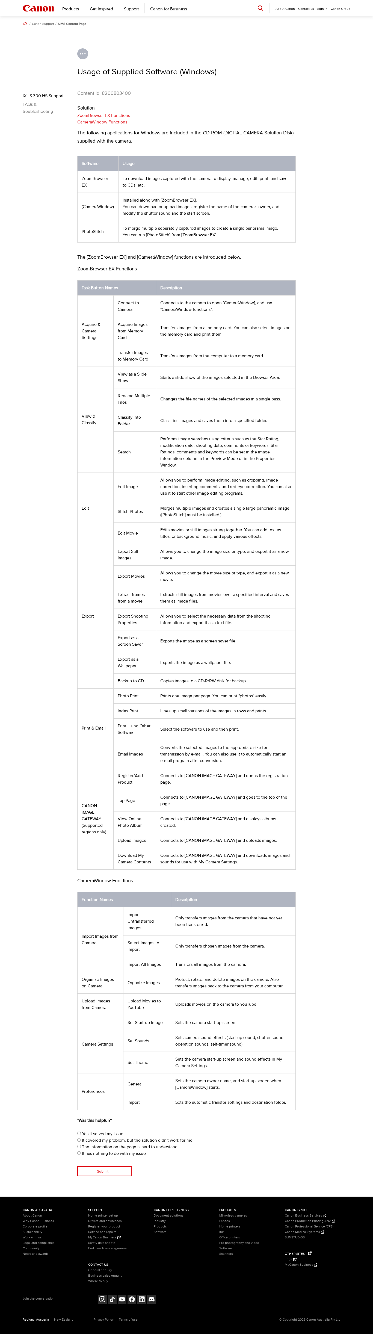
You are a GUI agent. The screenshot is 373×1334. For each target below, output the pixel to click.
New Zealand (63, 1320)
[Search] (260, 8)
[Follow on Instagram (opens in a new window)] (102, 1300)
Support (131, 9)
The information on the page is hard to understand (129, 1147)
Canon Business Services (304, 1216)
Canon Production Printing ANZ (308, 1221)
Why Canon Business (38, 1221)
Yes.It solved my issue (102, 1134)
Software (160, 1232)
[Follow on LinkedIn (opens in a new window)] (141, 1300)
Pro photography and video (239, 1243)
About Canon (32, 1216)
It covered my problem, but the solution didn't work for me (137, 1140)
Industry (160, 1221)
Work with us (32, 1237)
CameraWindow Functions (102, 122)
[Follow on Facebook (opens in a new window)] (132, 1300)
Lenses (224, 1221)
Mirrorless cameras (233, 1216)
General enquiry (100, 1270)
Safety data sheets (101, 1243)
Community (31, 1248)
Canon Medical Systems (303, 1232)
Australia (42, 1320)
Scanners (226, 1254)
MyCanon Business (102, 1237)
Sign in (322, 9)
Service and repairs (102, 1232)
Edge (289, 1259)
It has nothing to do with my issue (113, 1153)
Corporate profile (35, 1226)
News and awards (36, 1254)
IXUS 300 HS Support (43, 96)
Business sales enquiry (105, 1276)
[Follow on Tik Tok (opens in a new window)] (112, 1300)
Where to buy (98, 1281)
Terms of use (128, 1320)
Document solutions (168, 1216)
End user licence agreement (109, 1248)
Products (70, 9)
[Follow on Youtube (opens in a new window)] (122, 1300)
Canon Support (43, 24)
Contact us (306, 9)
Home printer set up (103, 1216)
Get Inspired (101, 9)
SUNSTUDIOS (295, 1237)
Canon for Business (168, 9)
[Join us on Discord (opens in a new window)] (151, 1300)
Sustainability (32, 1232)
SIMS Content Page (72, 24)
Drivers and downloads (105, 1221)
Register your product (104, 1226)
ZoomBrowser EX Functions (103, 115)
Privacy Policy (104, 1320)
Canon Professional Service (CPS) (309, 1226)
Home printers (230, 1226)
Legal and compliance (39, 1243)
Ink (221, 1232)
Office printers (229, 1237)
